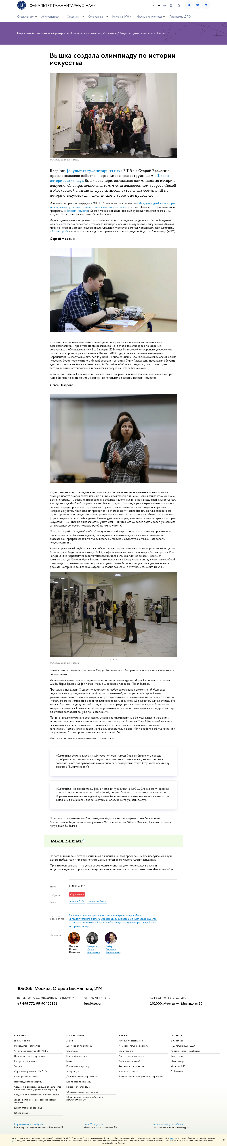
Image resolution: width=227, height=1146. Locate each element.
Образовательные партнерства (82, 1091)
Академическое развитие (131, 1066)
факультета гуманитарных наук (94, 170)
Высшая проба (59, 231)
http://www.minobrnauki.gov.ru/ (29, 1124)
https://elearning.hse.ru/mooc (168, 1124)
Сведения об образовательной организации (36, 1094)
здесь (172, 1138)
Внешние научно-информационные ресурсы (141, 1076)
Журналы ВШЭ (178, 1066)
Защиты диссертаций (129, 1061)
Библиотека (177, 1040)
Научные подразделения (131, 1040)
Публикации (177, 1071)
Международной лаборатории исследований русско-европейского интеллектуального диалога (113, 205)
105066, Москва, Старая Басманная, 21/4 (60, 988)
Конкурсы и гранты (128, 1071)
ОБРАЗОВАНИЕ (75, 1035)
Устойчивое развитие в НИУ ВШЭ (31, 1050)
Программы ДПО (180, 17)
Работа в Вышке (22, 1112)
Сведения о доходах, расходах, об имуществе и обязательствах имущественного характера (38, 1088)
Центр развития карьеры (78, 1081)
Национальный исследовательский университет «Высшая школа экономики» (59, 33)
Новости (160, 33)
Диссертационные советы (132, 1056)
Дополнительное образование (82, 1076)
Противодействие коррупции (29, 1081)
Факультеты (110, 33)
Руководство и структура (27, 1045)
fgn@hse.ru (92, 1003)
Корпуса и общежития (25, 1061)
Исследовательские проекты (133, 1045)
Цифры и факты (22, 1040)
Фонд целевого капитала (27, 1076)
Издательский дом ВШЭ (183, 1045)
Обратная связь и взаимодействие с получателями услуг (84, 1098)
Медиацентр (177, 1061)
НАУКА (123, 1035)
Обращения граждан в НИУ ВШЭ (30, 1071)
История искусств (77, 211)
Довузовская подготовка (79, 1045)
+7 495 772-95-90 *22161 (37, 1003)
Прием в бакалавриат (77, 1056)
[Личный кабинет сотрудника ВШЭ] (171, 5)
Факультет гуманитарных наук (63, 6)
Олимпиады (72, 1050)
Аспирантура (72, 1071)
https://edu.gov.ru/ (93, 1124)
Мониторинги (126, 1050)
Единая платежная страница (28, 1107)
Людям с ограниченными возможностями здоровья (35, 1101)
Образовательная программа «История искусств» (129, 918)
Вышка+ (70, 1061)
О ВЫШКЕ (20, 1035)
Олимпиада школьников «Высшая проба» (91, 922)
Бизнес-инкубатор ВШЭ (78, 1086)
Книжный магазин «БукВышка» (186, 1050)
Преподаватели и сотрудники (29, 1056)
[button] (52, 614)
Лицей (69, 1040)
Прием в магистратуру (77, 1066)
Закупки (18, 1066)
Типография (177, 1056)
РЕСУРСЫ (177, 1035)
